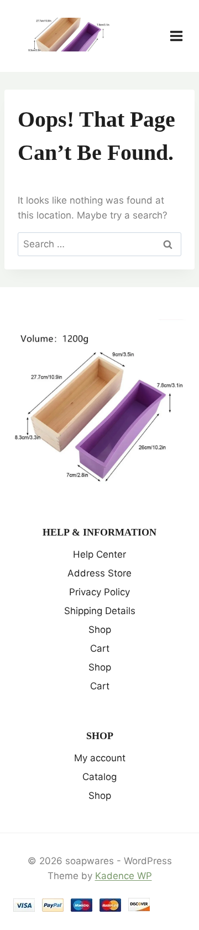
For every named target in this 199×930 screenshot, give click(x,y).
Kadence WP (123, 875)
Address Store (99, 573)
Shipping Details (99, 610)
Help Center (99, 554)
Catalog (99, 776)
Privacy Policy (99, 592)
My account (99, 757)
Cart (99, 648)
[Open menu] (182, 35)
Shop (99, 629)
